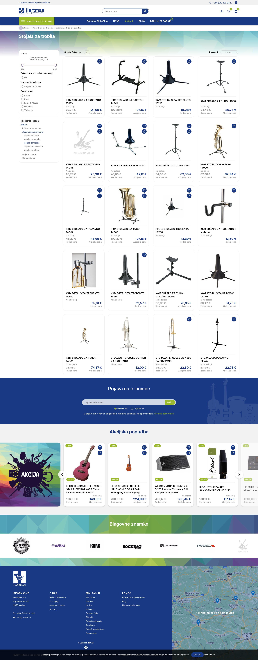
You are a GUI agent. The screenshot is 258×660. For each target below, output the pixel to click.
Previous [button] (62, 475)
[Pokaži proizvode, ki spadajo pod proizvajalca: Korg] (58, 546)
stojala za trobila (32, 86)
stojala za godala (32, 139)
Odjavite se (139, 408)
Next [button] (239, 475)
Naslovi (89, 605)
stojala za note (29, 154)
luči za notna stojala (32, 128)
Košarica (90, 609)
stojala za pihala (31, 150)
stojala (24, 125)
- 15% (157, 446)
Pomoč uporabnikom (95, 629)
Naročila (89, 601)
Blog (124, 601)
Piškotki (89, 617)
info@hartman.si (24, 617)
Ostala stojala (28, 158)
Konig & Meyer (31, 103)
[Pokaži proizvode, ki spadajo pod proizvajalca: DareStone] (206, 545)
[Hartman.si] (19, 578)
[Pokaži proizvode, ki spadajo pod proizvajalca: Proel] (169, 546)
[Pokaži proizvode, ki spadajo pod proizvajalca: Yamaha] (21, 545)
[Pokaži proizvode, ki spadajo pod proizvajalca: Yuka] (243, 545)
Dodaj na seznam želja (99, 126)
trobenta (28, 110)
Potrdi (197, 655)
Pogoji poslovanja (94, 621)
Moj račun (90, 597)
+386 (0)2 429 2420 (220, 2)
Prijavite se (122, 408)
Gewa (27, 95)
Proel (26, 99)
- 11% (246, 446)
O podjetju (54, 601)
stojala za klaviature (33, 146)
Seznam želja (92, 613)
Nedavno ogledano (131, 605)
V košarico (99, 61)
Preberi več (209, 655)
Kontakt (53, 609)
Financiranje (91, 633)
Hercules (28, 106)
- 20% (69, 446)
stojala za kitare (31, 135)
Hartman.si (26, 28)
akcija (70, 479)
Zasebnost (90, 625)
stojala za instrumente (32, 132)
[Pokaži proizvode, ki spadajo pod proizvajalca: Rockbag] (95, 545)
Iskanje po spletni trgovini (133, 597)
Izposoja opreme (57, 605)
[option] (84, 475)
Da (25, 77)
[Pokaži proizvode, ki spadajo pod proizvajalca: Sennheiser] (132, 545)
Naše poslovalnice (58, 597)
